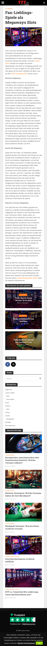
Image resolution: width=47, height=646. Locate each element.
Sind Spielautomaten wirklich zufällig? (19, 560)
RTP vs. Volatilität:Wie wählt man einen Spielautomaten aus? (21, 593)
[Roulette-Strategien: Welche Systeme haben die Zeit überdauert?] (23, 479)
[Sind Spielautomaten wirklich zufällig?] (23, 545)
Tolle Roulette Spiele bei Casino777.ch (23, 341)
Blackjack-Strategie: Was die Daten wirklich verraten (22, 527)
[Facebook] (7, 364)
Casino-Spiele (9, 455)
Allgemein (8, 8)
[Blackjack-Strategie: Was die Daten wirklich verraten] (23, 512)
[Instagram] (13, 364)
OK (39, 643)
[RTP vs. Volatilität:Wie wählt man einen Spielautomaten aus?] (23, 578)
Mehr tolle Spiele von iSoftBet (23, 320)
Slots (17, 556)
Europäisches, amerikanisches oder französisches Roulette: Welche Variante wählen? (22, 460)
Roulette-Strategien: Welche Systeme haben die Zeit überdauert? (23, 494)
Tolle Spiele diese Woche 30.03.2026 (23, 299)
